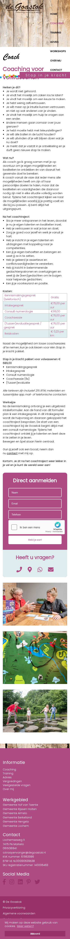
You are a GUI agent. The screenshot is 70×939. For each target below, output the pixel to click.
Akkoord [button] (35, 933)
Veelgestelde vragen (16, 785)
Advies (54, 42)
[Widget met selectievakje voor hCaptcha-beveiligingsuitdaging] (36, 527)
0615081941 (10, 848)
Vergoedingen (12, 781)
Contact (56, 70)
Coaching (56, 23)
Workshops (58, 51)
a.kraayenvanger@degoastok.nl (24, 852)
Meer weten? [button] (25, 926)
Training (55, 32)
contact (12, 453)
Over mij (55, 60)
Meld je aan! (35, 539)
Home (53, 14)
